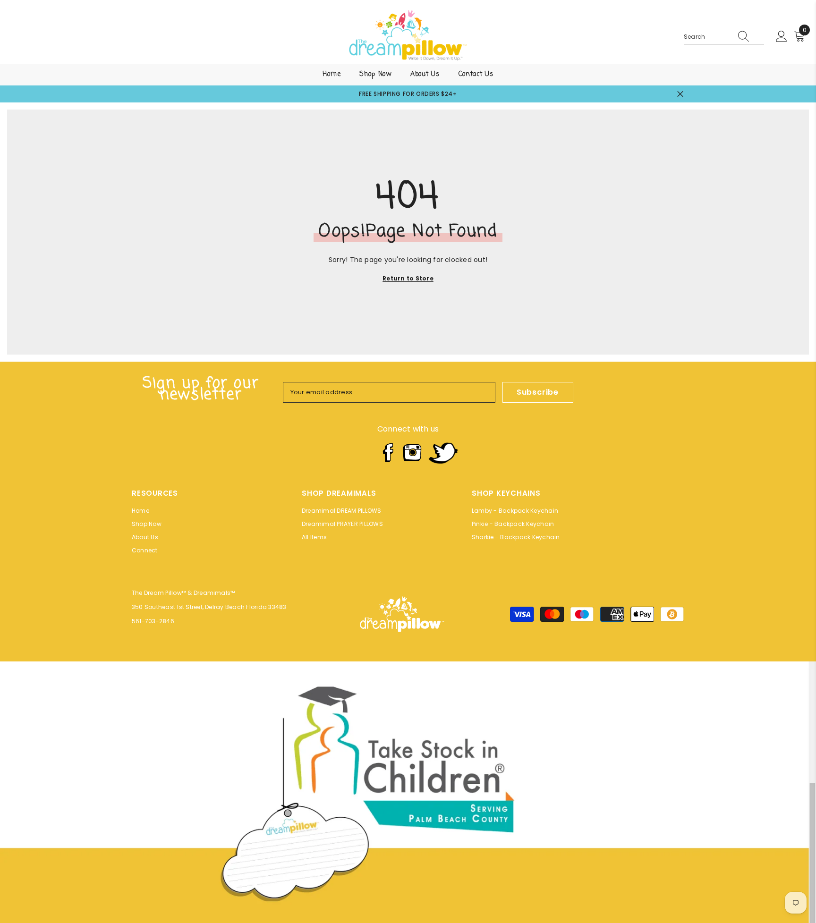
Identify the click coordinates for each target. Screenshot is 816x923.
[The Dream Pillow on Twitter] (442, 452)
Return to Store (408, 278)
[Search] (724, 37)
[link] (408, 792)
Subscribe (538, 392)
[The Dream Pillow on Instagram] (412, 452)
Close (680, 94)
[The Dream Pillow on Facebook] (387, 452)
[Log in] (781, 36)
